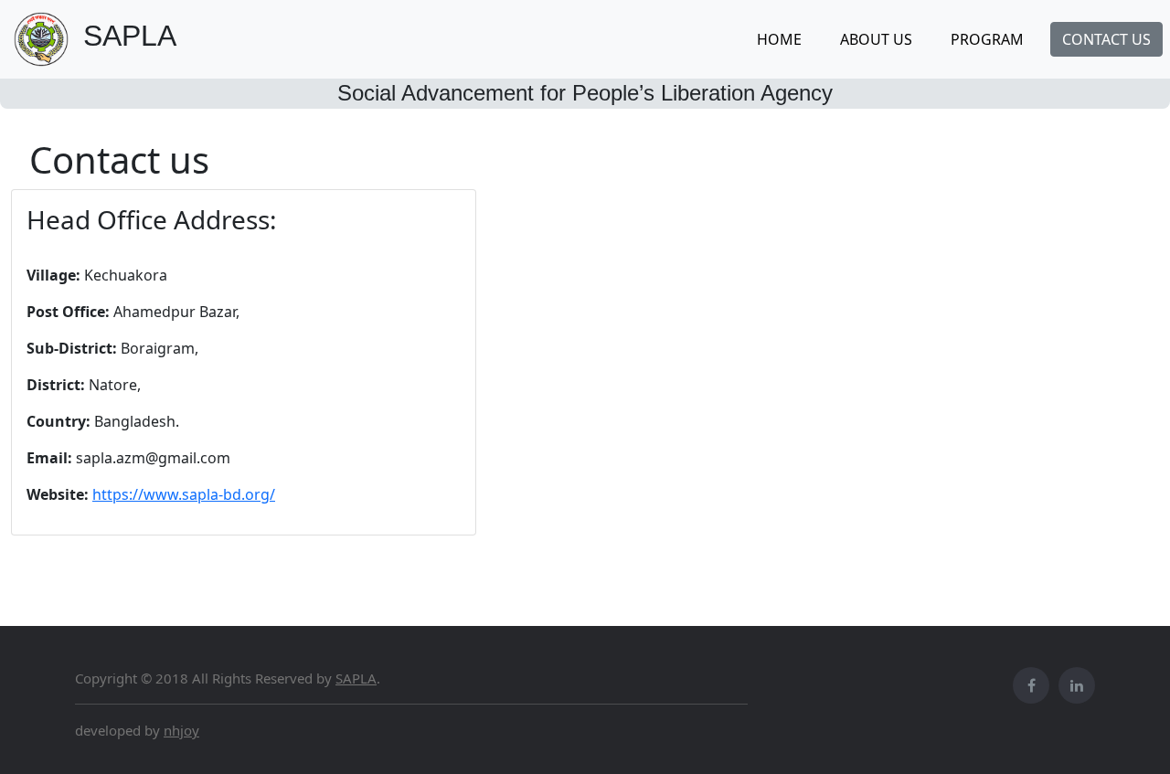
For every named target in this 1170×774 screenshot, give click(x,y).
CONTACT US (1106, 39)
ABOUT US (876, 39)
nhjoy (181, 730)
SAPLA (356, 678)
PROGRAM (987, 39)
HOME (779, 39)
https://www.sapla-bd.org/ (183, 494)
